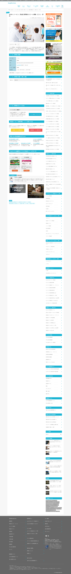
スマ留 (47, 270)
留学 (20, 0)
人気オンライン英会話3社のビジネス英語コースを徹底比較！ (56, 452)
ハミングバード (48, 261)
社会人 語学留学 (57, 501)
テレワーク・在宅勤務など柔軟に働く (52, 424)
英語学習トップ (3, 0)
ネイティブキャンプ (49, 203)
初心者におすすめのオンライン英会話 (52, 135)
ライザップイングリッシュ (50, 251)
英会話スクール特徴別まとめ (50, 322)
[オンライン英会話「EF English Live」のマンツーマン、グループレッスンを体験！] (47, 448)
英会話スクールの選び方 (50, 320)
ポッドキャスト (48, 388)
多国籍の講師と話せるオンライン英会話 (52, 118)
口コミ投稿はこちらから (34, 114)
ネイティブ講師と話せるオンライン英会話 (53, 98)
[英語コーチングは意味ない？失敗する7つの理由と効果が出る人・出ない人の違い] (47, 473)
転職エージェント (30, 550)
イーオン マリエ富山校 (37, 139)
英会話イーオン (48, 223)
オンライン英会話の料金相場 (50, 287)
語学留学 (10, 531)
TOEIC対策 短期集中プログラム (51, 158)
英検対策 (50, 0)
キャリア (68, 0)
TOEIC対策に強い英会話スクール (51, 156)
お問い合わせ (47, 526)
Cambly (47, 208)
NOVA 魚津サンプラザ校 (13, 143)
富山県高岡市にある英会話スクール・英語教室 (16, 203)
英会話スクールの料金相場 (50, 317)
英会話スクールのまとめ (50, 330)
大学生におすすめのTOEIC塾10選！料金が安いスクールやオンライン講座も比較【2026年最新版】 (56, 461)
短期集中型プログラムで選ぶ (50, 163)
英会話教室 (42, 6)
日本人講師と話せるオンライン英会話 (52, 116)
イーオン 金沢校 (36, 143)
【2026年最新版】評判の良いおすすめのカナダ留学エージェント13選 (56, 481)
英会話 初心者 (52, 506)
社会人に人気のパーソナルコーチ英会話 (52, 312)
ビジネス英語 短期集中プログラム (51, 166)
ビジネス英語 (55, 500)
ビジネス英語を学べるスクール (51, 161)
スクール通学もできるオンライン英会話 (52, 126)
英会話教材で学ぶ (49, 378)
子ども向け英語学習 (12, 546)
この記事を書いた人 (13, 175)
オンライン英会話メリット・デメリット (52, 285)
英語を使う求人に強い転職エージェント (52, 416)
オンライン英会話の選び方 (50, 290)
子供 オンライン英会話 (49, 511)
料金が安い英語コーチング (50, 179)
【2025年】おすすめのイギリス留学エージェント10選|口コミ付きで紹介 (56, 492)
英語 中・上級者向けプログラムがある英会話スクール (53, 185)
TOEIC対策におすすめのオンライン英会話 (53, 108)
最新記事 (19, 6)
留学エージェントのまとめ (50, 362)
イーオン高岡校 (30, 203)
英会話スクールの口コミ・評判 (51, 325)
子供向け (56, 0)
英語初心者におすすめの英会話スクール (52, 181)
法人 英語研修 (57, 511)
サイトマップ (47, 531)
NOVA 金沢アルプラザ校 (25, 143)
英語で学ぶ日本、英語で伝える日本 (52, 82)
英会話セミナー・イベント (13, 523)
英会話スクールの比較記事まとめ (32, 543)
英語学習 (47, 500)
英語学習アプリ (26, 0)
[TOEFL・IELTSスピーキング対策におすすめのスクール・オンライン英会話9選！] (47, 487)
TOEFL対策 (38, 0)
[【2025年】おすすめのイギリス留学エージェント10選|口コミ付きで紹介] (47, 493)
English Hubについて (48, 521)
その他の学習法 (57, 6)
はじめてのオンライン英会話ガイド (33, 521)
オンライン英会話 (15, 0)
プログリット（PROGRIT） (50, 246)
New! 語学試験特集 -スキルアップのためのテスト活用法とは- (53, 80)
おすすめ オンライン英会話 (54, 505)
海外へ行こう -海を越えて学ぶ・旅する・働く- (53, 86)
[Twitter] (11, 181)
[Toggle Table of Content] (18, 44)
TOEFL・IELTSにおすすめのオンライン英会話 (53, 111)
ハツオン (47, 263)
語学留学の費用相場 (49, 354)
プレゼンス (48, 254)
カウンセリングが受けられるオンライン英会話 (53, 132)
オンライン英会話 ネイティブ (50, 507)
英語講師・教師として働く (50, 427)
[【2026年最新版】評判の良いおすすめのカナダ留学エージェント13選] (47, 482)
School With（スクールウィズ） (51, 273)
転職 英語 (54, 511)
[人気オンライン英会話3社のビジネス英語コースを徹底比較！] (47, 453)
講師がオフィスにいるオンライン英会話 (52, 129)
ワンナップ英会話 (49, 236)
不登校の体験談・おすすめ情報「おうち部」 (52, 539)
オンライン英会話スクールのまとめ (52, 300)
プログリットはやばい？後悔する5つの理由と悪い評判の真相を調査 (56, 466)
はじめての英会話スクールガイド (32, 523)
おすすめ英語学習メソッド (50, 400)
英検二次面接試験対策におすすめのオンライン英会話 (53, 146)
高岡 (33, 203)
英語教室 (56, 506)
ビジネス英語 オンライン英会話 (50, 501)
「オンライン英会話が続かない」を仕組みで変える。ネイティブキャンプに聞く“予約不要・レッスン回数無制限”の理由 (56, 441)
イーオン (25, 203)
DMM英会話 (48, 198)
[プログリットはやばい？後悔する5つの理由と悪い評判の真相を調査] (47, 468)
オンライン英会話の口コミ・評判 (51, 295)
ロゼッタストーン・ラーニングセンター (52, 233)
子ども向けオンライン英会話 (50, 342)
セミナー (23, 6)
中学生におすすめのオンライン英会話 (52, 140)
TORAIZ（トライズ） (49, 249)
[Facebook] (12, 181)
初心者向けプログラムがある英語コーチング (53, 176)
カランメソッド (48, 506)
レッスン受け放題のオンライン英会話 (52, 121)
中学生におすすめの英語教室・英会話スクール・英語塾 (53, 188)
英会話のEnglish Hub (59, 572)
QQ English (48, 206)
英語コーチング (59, 507)
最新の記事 (19, 175)
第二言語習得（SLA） (49, 403)
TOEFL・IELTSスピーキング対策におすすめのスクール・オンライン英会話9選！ (55, 486)
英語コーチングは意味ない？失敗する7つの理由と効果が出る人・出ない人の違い (56, 472)
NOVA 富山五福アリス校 (13, 139)
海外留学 (55, 507)
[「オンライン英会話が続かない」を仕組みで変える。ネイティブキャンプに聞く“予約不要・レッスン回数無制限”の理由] (47, 442)
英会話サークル (48, 383)
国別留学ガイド (48, 359)
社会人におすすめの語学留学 (50, 349)
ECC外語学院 (48, 228)
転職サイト (29, 553)
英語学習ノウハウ (62, 0)
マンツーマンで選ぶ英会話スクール (52, 171)
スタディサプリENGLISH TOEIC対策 (52, 371)
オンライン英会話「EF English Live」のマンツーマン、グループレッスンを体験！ (55, 447)
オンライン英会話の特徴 (50, 282)
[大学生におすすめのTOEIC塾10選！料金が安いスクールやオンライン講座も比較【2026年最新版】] (47, 462)
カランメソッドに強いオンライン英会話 (52, 113)
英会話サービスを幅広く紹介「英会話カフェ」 (52, 540)
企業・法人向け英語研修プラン (32, 560)
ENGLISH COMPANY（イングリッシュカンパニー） (53, 243)
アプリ (52, 6)
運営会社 (46, 523)
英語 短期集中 (51, 500)
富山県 (18, 65)
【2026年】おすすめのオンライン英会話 (52, 95)
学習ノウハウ (29, 6)
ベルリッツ (48, 218)
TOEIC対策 (32, 0)
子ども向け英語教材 (49, 337)
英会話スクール (9, 0)
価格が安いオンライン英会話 (50, 103)
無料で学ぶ (48, 393)
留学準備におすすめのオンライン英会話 (52, 149)
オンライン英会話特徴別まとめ (51, 292)
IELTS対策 (44, 0)
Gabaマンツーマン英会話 (50, 220)
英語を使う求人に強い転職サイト (51, 419)
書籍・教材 (48, 391)
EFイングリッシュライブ (50, 211)
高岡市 (20, 65)
